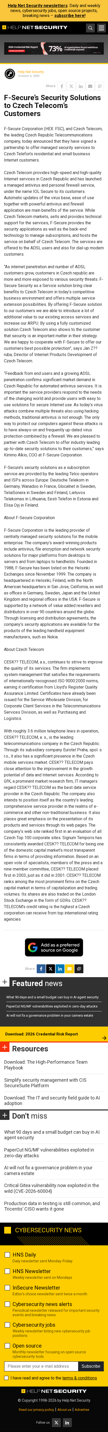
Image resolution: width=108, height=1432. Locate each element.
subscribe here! (69, 15)
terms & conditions (79, 1378)
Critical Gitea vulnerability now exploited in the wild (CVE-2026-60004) (51, 1188)
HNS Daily (24, 1255)
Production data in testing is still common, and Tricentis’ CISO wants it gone (52, 1206)
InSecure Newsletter (36, 1288)
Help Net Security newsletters (38, 5)
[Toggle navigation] (101, 28)
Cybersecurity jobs (34, 1325)
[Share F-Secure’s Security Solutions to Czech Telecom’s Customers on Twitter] (71, 86)
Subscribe (91, 1366)
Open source (27, 1346)
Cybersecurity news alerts (42, 1304)
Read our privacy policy (36, 1410)
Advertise (82, 1410)
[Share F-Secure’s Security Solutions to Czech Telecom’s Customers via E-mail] (90, 86)
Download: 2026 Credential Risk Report (41, 1034)
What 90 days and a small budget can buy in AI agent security (52, 997)
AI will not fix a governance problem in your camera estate (49, 1015)
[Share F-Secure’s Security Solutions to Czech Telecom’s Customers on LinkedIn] (80, 86)
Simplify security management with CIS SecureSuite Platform (45, 1083)
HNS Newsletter (32, 1271)
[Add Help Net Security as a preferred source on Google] (99, 86)
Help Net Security (31, 72)
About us (64, 1410)
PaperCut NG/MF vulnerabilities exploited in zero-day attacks (52, 1006)
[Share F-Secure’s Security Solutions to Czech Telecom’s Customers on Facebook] (61, 86)
